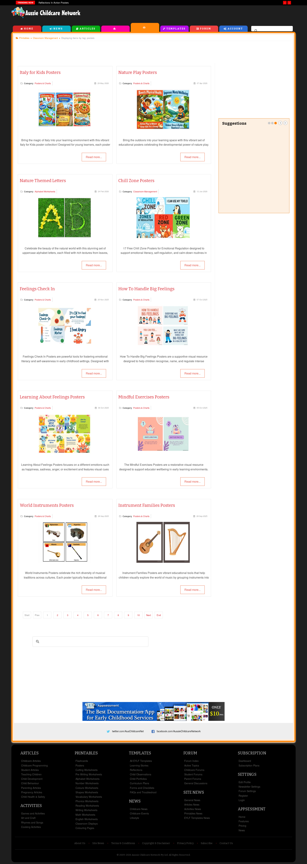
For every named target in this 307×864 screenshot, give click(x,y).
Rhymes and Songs (32, 822)
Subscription (252, 753)
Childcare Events (139, 813)
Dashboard (245, 761)
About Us (79, 843)
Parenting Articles (31, 788)
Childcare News (138, 809)
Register (243, 795)
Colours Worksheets (87, 788)
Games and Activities (33, 813)
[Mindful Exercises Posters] (163, 453)
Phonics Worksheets (87, 801)
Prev (280, 123)
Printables (145, 27)
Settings (247, 774)
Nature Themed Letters (43, 180)
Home (28, 28)
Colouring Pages (85, 828)
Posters (80, 765)
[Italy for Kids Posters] (64, 129)
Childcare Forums (194, 770)
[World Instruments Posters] (64, 562)
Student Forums (193, 774)
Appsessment (251, 809)
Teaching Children (31, 774)
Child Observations (140, 774)
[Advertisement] (215, 14)
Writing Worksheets (86, 810)
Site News (193, 792)
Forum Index (191, 761)
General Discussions (195, 783)
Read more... (94, 157)
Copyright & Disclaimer (156, 843)
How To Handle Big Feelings (146, 288)
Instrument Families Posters (146, 505)
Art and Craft (28, 818)
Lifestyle (134, 818)
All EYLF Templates (141, 761)
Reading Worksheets (87, 805)
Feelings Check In (37, 288)
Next (148, 615)
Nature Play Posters (137, 72)
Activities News (192, 809)
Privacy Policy (185, 843)
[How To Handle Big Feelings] (163, 345)
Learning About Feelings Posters (52, 397)
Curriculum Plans (139, 783)
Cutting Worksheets (87, 770)
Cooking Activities (31, 827)
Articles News (191, 804)
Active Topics (191, 765)
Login (242, 800)
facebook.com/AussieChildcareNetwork (179, 731)
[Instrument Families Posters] (163, 562)
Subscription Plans (249, 765)
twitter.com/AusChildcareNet (128, 731)
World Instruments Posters (47, 505)
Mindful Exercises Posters (143, 397)
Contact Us (226, 843)
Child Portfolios (138, 779)
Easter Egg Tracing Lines (244, 132)
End (159, 615)
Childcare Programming (34, 765)
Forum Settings (247, 791)
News (58, 28)
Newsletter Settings (249, 786)
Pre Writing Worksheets (254, 181)
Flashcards (82, 761)
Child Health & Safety (33, 796)
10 (138, 615)
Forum (205, 28)
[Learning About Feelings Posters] (64, 453)
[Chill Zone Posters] (163, 237)
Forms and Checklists (142, 788)
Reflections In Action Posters (54, 2)
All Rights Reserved (179, 855)
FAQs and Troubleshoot (143, 792)
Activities (115, 29)
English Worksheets (87, 819)
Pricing (242, 825)
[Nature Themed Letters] (64, 237)
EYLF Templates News (197, 818)
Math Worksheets (85, 814)
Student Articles (30, 770)
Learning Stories (139, 765)
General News (192, 800)
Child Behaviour (30, 783)
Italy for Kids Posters (40, 72)
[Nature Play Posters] (163, 129)
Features (244, 821)
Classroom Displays (87, 823)
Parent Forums (192, 779)
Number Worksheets (87, 783)
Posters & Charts (43, 83)
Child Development (31, 779)
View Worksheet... (271, 202)
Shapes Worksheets (87, 792)
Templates (175, 28)
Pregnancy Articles (31, 792)
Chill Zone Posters (136, 180)
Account (235, 28)
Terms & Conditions (123, 843)
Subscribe (206, 843)
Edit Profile (245, 782)
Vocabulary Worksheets (89, 796)
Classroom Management (145, 191)
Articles (87, 28)
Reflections (136, 770)
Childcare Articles (31, 761)
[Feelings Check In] (64, 345)
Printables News (193, 813)
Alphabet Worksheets (45, 191)
